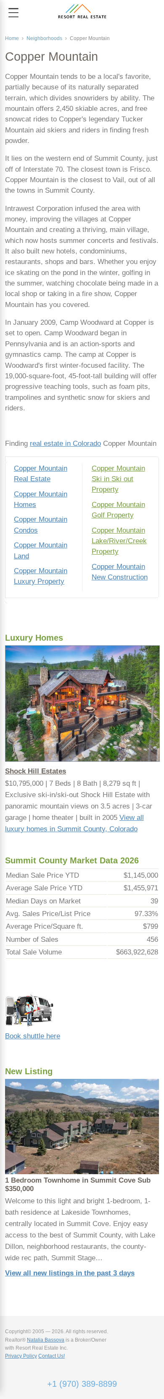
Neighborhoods (44, 38)
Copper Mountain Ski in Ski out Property (118, 479)
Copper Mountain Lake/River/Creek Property (119, 541)
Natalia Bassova (45, 1340)
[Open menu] (13, 12)
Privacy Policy (21, 1356)
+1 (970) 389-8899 (82, 1383)
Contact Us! (51, 1356)
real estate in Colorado (65, 443)
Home (12, 38)
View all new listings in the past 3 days (70, 1273)
